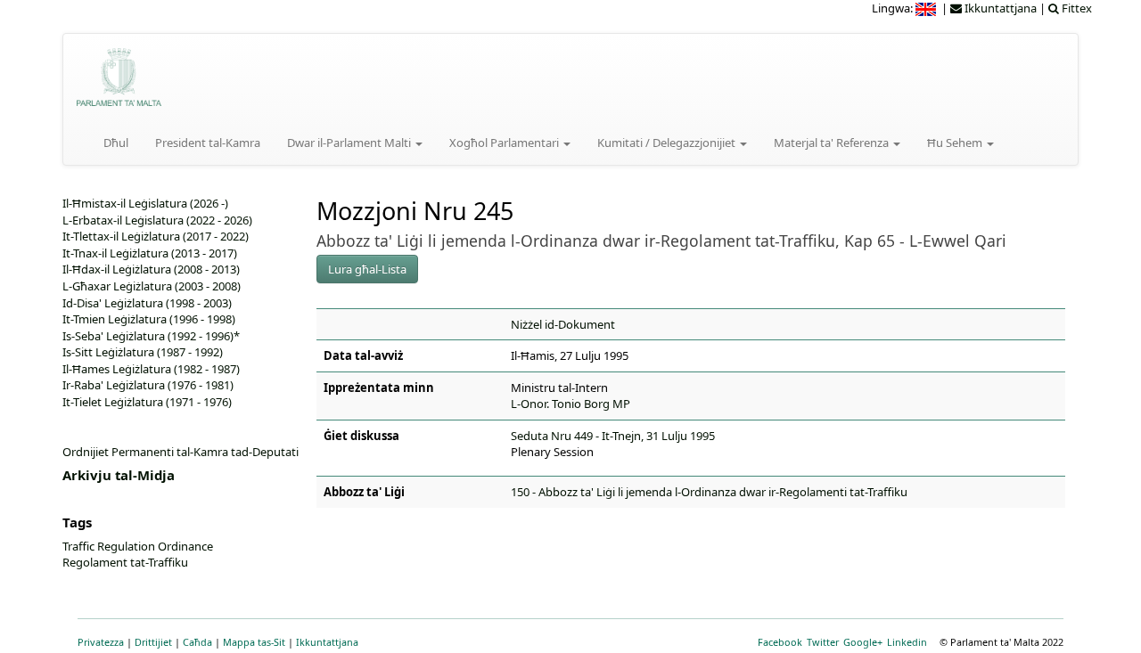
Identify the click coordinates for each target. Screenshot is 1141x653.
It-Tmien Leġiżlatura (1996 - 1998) (148, 319)
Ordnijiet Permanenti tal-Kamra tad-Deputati (180, 452)
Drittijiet (153, 642)
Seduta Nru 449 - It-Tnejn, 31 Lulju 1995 (613, 436)
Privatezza (101, 642)
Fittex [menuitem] (1075, 8)
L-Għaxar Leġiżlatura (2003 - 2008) (151, 286)
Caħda (197, 642)
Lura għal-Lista (367, 269)
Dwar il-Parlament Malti (350, 143)
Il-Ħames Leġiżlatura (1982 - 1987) (151, 369)
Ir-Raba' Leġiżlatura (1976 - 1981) (148, 385)
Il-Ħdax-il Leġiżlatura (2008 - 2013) (151, 269)
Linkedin (907, 642)
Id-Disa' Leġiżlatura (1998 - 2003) (147, 303)
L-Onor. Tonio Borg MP (570, 404)
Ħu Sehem (956, 143)
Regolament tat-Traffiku (125, 562)
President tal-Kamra (207, 143)
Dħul (115, 143)
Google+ (862, 642)
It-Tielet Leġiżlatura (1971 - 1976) (147, 402)
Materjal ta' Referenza (832, 143)
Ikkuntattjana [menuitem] (999, 8)
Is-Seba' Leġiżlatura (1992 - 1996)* (151, 336)
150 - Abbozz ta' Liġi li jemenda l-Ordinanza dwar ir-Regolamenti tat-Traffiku (709, 492)
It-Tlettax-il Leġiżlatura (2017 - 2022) (155, 236)
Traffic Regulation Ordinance (137, 546)
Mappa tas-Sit (254, 642)
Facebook (780, 642)
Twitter (823, 642)
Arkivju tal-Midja (118, 475)
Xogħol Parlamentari (505, 143)
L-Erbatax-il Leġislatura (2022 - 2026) (157, 220)
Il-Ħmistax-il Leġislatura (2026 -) (145, 203)
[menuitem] (927, 8)
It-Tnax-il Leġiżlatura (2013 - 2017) (149, 253)
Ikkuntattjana (327, 642)
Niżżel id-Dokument (563, 324)
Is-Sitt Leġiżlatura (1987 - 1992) (142, 352)
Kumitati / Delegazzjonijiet (667, 143)
